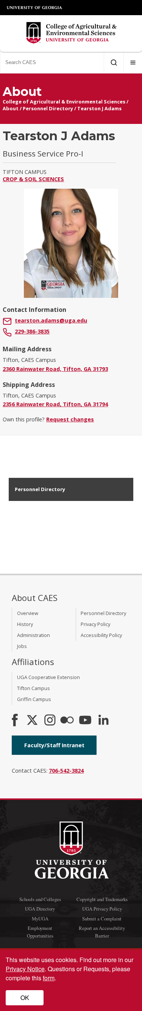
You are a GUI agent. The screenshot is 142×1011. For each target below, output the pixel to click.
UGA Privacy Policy (102, 908)
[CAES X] (33, 721)
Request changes (70, 419)
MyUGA (40, 918)
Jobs (22, 646)
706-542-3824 (66, 770)
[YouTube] (85, 721)
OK (24, 997)
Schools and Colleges (40, 899)
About (11, 108)
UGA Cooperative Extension (48, 677)
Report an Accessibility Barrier (102, 932)
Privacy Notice (25, 968)
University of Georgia (35, 7)
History (25, 624)
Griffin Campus (34, 699)
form (49, 977)
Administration (33, 635)
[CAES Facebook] (15, 721)
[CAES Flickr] (67, 721)
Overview (27, 613)
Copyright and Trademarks (102, 899)
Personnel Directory (48, 108)
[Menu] (133, 62)
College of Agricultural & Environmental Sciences (64, 101)
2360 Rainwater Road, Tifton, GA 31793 (55, 368)
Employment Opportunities (40, 932)
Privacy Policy (95, 624)
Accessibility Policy (101, 635)
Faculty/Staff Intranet (54, 745)
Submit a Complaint (102, 918)
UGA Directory (40, 908)
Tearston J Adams (99, 108)
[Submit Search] (114, 62)
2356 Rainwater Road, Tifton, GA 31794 (55, 404)
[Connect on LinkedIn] (103, 721)
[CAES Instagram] (50, 721)
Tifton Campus (33, 688)
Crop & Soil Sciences (33, 179)
